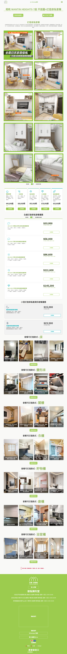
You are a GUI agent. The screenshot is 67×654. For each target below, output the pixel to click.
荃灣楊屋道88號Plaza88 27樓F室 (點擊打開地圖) (26, 601)
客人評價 (33, 587)
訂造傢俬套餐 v (18, 15)
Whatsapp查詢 (35, 2)
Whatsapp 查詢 (33, 633)
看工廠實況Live (33, 637)
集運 (34, 652)
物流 (38, 652)
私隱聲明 (33, 642)
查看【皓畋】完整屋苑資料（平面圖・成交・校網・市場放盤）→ (33, 568)
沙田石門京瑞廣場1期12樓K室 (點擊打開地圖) (26, 594)
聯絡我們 (33, 616)
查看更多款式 (33, 364)
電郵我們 (33, 630)
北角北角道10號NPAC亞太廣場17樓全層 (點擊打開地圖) (26, 598)
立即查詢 (10, 208)
